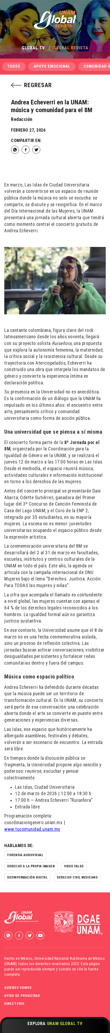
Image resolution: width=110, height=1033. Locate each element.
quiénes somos (18, 988)
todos (13, 66)
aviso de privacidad (22, 996)
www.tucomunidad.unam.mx (32, 829)
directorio (14, 1004)
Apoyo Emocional (52, 66)
